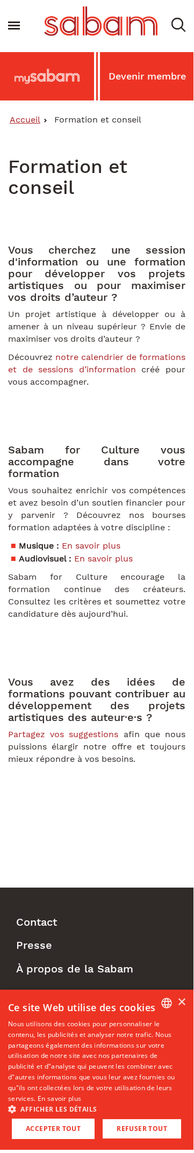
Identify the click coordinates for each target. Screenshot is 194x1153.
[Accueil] (101, 21)
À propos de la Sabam (74, 968)
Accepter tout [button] (53, 1128)
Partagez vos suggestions (63, 734)
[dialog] (96, 1070)
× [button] (181, 1002)
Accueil (25, 119)
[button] (178, 24)
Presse (34, 945)
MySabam (47, 78)
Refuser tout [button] (142, 1128)
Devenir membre (147, 76)
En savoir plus (91, 546)
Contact (36, 922)
